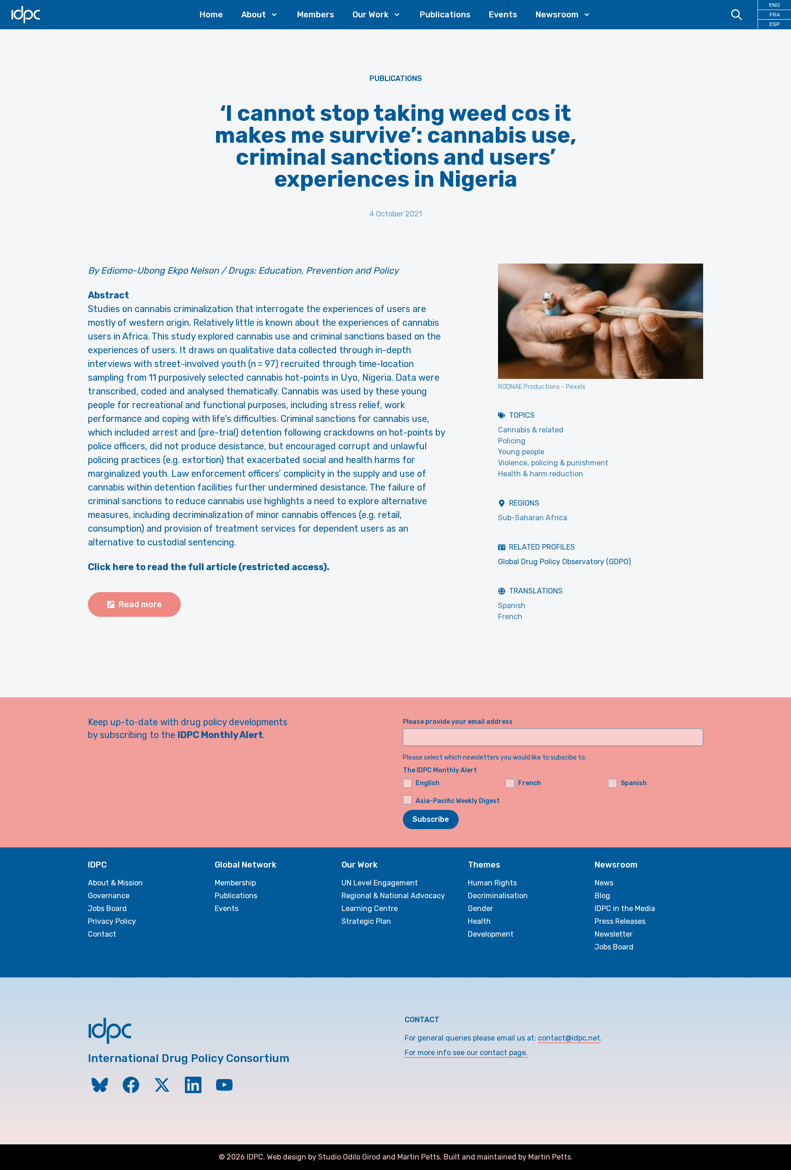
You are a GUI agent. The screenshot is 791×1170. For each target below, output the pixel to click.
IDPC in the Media (625, 908)
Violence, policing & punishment (553, 462)
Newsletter (614, 934)
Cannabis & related (530, 430)
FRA (774, 14)
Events (503, 15)
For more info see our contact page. (466, 1052)
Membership (235, 883)
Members (315, 15)
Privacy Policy (112, 921)
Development (491, 934)
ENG (774, 5)
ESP (774, 24)
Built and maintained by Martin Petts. (508, 1157)
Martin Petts (418, 1157)
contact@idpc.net (569, 1038)
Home (211, 15)
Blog (602, 895)
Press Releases (620, 921)
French (510, 616)
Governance (109, 895)
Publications (445, 15)
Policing (512, 441)
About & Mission (115, 883)
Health (479, 921)
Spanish (512, 605)
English (427, 783)
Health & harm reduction (540, 473)
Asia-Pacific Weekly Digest (458, 801)
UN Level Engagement (379, 883)
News (604, 883)
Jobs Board (107, 908)
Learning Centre (369, 908)
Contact (102, 934)
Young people (521, 452)
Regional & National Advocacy (393, 895)
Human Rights (492, 883)
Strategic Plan (366, 921)
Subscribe (430, 819)
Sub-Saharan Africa (532, 517)
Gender (480, 908)
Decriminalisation (498, 895)
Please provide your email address (458, 722)
